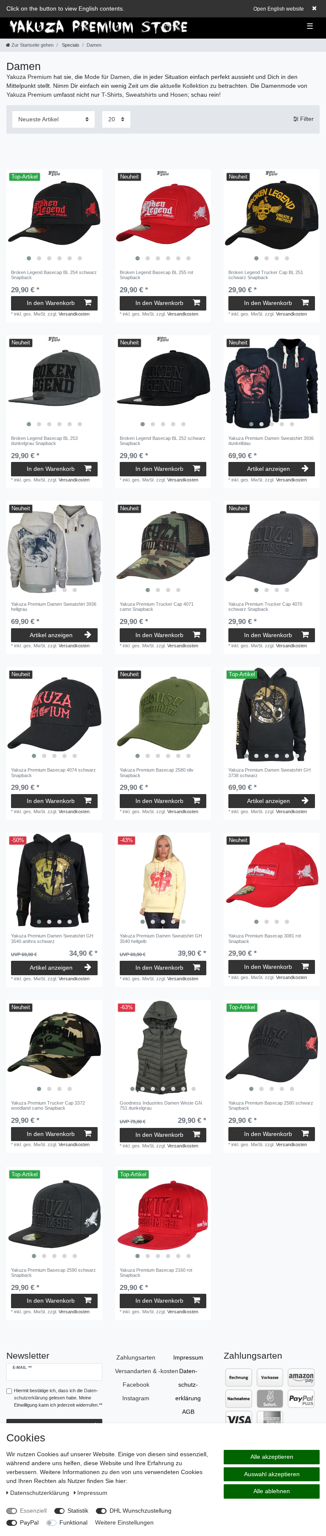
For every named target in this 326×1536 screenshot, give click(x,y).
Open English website (278, 9)
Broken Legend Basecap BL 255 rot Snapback (156, 275)
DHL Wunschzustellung (140, 1510)
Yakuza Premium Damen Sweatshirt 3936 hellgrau (53, 607)
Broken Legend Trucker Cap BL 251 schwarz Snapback (265, 275)
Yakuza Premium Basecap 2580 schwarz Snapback (270, 1105)
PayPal (29, 1522)
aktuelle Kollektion (184, 85)
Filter (306, 118)
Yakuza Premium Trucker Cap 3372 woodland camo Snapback (48, 1105)
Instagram (135, 1398)
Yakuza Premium (29, 76)
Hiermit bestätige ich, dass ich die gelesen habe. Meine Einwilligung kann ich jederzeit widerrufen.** (58, 1397)
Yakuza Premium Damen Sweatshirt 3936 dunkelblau (271, 441)
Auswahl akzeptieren (272, 1474)
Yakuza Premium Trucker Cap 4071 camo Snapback (157, 607)
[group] (54, 217)
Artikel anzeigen (268, 468)
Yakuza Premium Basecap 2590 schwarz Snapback (53, 1272)
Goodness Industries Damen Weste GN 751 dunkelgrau (161, 1105)
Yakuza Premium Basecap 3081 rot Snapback (264, 938)
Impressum (188, 1357)
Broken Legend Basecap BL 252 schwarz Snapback (162, 441)
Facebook (136, 1384)
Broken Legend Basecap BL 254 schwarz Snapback (54, 275)
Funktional (73, 1522)
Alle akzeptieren (271, 1456)
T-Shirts (111, 94)
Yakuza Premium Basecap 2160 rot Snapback (156, 1272)
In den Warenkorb (51, 302)
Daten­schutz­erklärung (188, 1385)
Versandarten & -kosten (146, 1371)
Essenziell (33, 1510)
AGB (188, 1411)
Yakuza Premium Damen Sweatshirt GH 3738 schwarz (269, 772)
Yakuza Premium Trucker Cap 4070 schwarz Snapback (265, 607)
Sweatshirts (141, 94)
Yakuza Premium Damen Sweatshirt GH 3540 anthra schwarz (52, 938)
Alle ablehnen (271, 1491)
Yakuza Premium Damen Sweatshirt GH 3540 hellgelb (161, 938)
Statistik (77, 1510)
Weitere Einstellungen (124, 1522)
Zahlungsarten (135, 1357)
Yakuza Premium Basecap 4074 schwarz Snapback (53, 772)
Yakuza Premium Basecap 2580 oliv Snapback (157, 772)
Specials (70, 45)
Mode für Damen (107, 76)
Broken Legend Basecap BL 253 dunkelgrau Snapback (44, 441)
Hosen (179, 94)
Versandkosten (74, 313)
